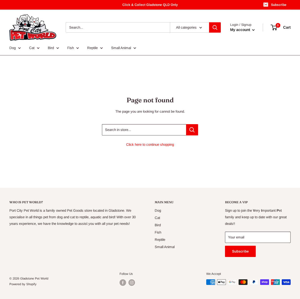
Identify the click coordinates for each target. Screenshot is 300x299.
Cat (31, 48)
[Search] (215, 27)
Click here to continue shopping (150, 144)
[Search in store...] (192, 129)
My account (240, 30)
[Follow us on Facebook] (123, 282)
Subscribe (278, 5)
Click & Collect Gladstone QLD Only (150, 5)
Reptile (92, 48)
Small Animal (121, 48)
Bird (51, 48)
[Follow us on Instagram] (131, 282)
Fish (70, 48)
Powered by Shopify (23, 284)
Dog (12, 48)
